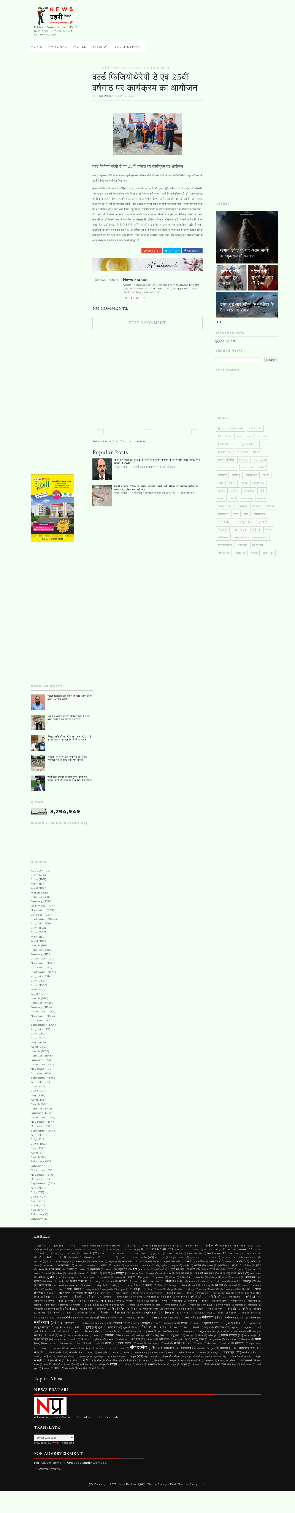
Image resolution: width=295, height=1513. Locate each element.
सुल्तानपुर (98, 1356)
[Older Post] (194, 431)
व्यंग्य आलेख (125, 1343)
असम (36, 1265)
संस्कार (203, 1352)
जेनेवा (150, 1289)
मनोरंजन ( (118, 1323)
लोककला (123, 1339)
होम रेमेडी (83, 1368)
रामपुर (201, 1331)
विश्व (79, 1343)
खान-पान (110, 1281)
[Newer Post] (100, 431)
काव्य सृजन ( (71, 1277)
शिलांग (200, 1343)
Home (36, 46)
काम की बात (182, 1273)
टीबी (248, 1289)
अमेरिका (201, 1261)
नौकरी (118, 1300)
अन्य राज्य (247, 467)
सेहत (133, 1356)
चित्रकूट (173, 1285)
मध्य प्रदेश (190, 1317)
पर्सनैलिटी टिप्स (220, 1300)
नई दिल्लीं (151, 1297)
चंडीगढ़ (256, 529)
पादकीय (37, 1305)
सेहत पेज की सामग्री (241, 1356)
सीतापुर (71, 1356)
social (38, 1261)
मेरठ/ (176, 1327)
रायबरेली (225, 1331)
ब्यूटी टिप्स (99, 1317)
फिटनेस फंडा (67, 1308)
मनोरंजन (41, 1322)
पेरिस (158, 1305)
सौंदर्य (135, 1360)
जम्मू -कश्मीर (241, 537)
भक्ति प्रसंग (116, 1317)
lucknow (225, 451)
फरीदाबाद (239, 1305)
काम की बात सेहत (204, 1273)
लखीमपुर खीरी (142, 1335)
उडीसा (234, 490)
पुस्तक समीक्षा (92, 1304)
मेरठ (145, 1327)
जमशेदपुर (49, 1289)
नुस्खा (70, 1300)
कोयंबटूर (257, 506)
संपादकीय (138, 1347)
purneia (211, 1257)
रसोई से (128, 1331)
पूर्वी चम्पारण (145, 1305)
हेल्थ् (234, 1364)
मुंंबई (100, 1327)
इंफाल (232, 483)
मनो (242, 1317)
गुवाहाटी (263, 521)
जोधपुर (170, 1289)
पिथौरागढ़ (64, 1305)
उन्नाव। (109, 1269)
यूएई (77, 1331)
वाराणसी (136, 1339)
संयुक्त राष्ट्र (141, 1352)
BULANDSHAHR (230, 428)
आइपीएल (91, 1265)
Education (211, 1249)
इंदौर (221, 483)
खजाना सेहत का (78, 1281)
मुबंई (77, 1327)
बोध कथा (85, 1317)
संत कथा (57, 1348)
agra (56, 1249)
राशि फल (238, 1331)
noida (244, 459)
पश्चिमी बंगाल (237, 1300)
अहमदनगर (49, 1265)
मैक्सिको (196, 1327)
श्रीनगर (239, 1343)
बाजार (57, 1312)
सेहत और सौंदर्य (171, 1356)
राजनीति (152, 1331)
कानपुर (261, 498)
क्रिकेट (50, 1281)
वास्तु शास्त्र (215, 1339)
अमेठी (261, 467)
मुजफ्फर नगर (211, 1323)
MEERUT (100, 46)
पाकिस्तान (252, 1300)
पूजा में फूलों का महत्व (115, 1305)
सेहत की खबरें (193, 1356)
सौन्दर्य (146, 1360)
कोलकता (223, 514)
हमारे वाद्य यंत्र (87, 1364)
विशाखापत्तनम (66, 1343)
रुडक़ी (51, 1335)
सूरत (110, 1356)
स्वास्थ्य (209, 1360)
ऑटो (262, 490)
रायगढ (213, 1331)
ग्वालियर (88, 1285)
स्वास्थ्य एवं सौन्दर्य (227, 1360)
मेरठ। (163, 1327)
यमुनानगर (248, 1327)
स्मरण (183, 1360)
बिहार (117, 1312)
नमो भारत (180, 1297)
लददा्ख (189, 1335)
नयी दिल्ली (224, 553)
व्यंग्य (108, 1343)
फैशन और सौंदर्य (151, 1308)
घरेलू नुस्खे (118, 1285)
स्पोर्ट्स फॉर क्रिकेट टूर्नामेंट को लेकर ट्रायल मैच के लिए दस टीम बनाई (67, 758)
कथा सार (252, 1269)
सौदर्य (125, 1360)
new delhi (226, 459)
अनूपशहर (112, 1261)
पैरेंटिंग (193, 1305)
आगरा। (117, 1265)
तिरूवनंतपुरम (225, 545)
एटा (135, 1269)
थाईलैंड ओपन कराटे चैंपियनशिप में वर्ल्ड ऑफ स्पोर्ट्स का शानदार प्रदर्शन (69, 718)
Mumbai (224, 436)
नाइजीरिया (38, 1300)
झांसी (213, 1289)
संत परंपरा (71, 1348)
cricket (180, 1249)
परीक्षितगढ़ (192, 1300)
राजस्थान (188, 1331)
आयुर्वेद (186, 1265)
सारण (36, 1356)
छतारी (194, 1285)
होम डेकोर (69, 1368)
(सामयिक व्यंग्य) (192, 1245)
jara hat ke (175, 1253)
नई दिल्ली (257, 545)
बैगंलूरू (37, 1317)
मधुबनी (166, 1317)
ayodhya (243, 436)
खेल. (157, 1281)
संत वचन (85, 1348)
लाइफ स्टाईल (250, 1335)
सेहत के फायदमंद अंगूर (216, 1356)
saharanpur (227, 467)
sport (51, 1261)
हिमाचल (196, 1364)
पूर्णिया (132, 1305)
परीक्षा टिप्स (177, 1300)
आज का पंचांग (131, 1265)
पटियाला (154, 1300)
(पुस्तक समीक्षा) (89, 1245)
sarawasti (250, 1257)
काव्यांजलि (105, 1277)
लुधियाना (98, 1339)
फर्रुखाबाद (252, 1305)
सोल (99, 1360)
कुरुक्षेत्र (147, 1277)
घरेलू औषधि (102, 1285)
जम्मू (61, 1289)
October (37, 914)
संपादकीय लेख (247, 1348)
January (37, 901)
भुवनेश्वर (142, 1317)
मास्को (184, 1323)
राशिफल (251, 1331)
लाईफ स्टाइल (60, 1339)
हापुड (173, 1364)
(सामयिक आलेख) (171, 1245)
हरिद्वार (114, 1364)
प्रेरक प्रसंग (224, 1305)
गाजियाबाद (259, 514)
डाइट (51, 1293)
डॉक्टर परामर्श (122, 1293)
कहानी (106, 1273)
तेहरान (190, 1293)
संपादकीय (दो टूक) (206, 1348)
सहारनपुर (268, 553)
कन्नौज (37, 1273)
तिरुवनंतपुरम (139, 1293)
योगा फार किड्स (112, 1331)
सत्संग (113, 1348)
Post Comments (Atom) (130, 441)
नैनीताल (91, 1300)
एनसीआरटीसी (160, 1269)
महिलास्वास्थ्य (170, 1323)
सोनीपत (87, 1360)
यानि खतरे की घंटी (61, 1331)
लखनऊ (109, 1335)
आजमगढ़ (147, 1265)
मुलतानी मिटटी (130, 1327)
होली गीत (96, 1368)
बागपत (42, 1312)
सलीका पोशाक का (187, 1352)
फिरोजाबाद (101, 1308)
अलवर (228, 1261)
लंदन (200, 1335)
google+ (153, 250)
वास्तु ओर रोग (181, 1339)
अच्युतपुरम (66, 1261)
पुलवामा (76, 1305)
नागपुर (51, 1300)
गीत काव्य (221, 1281)
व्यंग (98, 1343)
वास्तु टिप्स (198, 1339)
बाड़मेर (70, 1312)
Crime (194, 1249)
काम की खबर (165, 1273)
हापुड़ (184, 1364)
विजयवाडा (245, 1339)
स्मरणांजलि (196, 1360)
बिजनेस (92, 1312)
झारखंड (202, 1289)
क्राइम (37, 1281)
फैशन (134, 1308)
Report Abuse (49, 1379)
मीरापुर (196, 1323)
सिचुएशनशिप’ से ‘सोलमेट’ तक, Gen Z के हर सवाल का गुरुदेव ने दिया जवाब (70, 738)
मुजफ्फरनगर (233, 1323)
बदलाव (200, 1308)
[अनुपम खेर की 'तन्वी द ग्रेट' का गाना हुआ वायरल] (247, 241)
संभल (90, 1352)
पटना (140, 1300)
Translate (67, 1442)
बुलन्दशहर (184, 1312)
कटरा (221, 498)
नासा (61, 1300)
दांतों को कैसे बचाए (221, 1293)
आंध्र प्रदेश (161, 1265)
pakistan (260, 459)
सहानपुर (215, 1352)
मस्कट (134, 1323)
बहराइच (257, 1308)
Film (54, 1253)
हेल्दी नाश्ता (246, 1364)
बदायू (210, 1308)
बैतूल (59, 1317)
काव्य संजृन (255, 1273)
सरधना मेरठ (157, 1352)
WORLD (80, 46)
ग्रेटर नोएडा (240, 529)
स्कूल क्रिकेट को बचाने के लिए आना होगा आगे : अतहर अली (70, 697)
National (57, 46)
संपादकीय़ (169, 1348)
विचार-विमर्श (231, 1339)
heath (124, 1253)
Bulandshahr (128, 46)
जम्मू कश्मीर (92, 1289)
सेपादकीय (121, 1356)
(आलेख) (72, 1245)
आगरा (266, 475)
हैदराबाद (45, 1368)
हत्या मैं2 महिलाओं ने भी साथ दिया (59, 1364)
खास (236, 514)
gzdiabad (250, 444)
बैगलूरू (254, 1312)
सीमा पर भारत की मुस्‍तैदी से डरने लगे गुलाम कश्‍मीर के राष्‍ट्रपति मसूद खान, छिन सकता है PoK (157, 461)
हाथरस (151, 1364)
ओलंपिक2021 (226, 1269)
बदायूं (220, 1308)
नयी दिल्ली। (234, 1297)
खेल (246, 514)
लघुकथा (175, 1335)
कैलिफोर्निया (185, 1277)
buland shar (227, 444)
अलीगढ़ (236, 475)
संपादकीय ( (40, 1352)
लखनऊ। (126, 1335)
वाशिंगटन (164, 1339)
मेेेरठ (186, 1327)
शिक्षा (190, 1343)
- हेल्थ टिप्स (58, 1245)
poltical (195, 1257)
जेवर (160, 1289)
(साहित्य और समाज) (216, 1245)
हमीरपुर (102, 1364)
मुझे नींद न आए (63, 1327)
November (38, 910)
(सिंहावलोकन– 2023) (244, 1245)
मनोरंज (252, 1317)
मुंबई (88, 1327)
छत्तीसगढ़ (223, 537)
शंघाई (166, 1343)
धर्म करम (64, 1297)
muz (256, 451)
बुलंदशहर (151, 1312)
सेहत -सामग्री (150, 1356)
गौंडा (259, 1281)
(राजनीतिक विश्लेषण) (111, 1245)
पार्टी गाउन (50, 1305)
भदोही (130, 1317)
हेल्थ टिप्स (220, 1364)
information (140, 1253)
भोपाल (154, 1317)
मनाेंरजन (229, 1317)
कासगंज (242, 506)
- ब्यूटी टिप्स (40, 1245)
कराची (233, 498)
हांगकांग (139, 1364)
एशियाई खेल (178, 1269)
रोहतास (85, 1335)
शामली (177, 1343)
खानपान (123, 1281)
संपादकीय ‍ (226, 1348)
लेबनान (110, 1339)
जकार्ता (245, 1285)
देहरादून (242, 545)
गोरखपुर (223, 529)
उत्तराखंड (248, 490)
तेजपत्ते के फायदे (174, 1293)
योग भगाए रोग (91, 1331)
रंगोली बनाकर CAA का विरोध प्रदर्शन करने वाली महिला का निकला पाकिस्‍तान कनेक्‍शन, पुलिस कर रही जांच (156, 488)
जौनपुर (191, 1289)
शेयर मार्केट (212, 1343)
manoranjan (236, 1253)
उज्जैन (222, 490)
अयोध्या (214, 1261)
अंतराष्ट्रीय (81, 1261)
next (220, 322)
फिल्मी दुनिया (119, 1308)
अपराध (143, 1261)
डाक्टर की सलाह (85, 1292)
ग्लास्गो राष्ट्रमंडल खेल (68, 1285)
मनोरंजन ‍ (70, 1323)
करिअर (59, 1273)
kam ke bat (195, 1253)
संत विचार (100, 1348)
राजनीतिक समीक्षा (171, 1331)
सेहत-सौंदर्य (72, 1360)
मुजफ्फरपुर (43, 1327)
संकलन (44, 1348)
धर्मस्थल (108, 1297)
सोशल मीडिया (112, 1360)
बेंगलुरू (221, 1312)
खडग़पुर (97, 1281)
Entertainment (235, 1249)
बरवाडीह (232, 1308)
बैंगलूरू (48, 1317)
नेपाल (80, 1300)
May (34, 883)
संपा (122, 1348)
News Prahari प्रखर (132, 1484)
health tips (107, 1253)
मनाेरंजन (208, 1317)
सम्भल (116, 1352)
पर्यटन (205, 1300)
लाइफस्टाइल (41, 1339)
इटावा (244, 483)
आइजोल (79, 1265)
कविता (94, 1273)
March (35, 892)
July (34, 874)
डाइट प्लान (65, 1292)
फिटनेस (51, 1308)
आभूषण (175, 1265)
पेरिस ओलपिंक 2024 (175, 1305)
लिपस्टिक (85, 1339)
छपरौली (219, 1285)
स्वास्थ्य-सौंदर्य (248, 1360)
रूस (61, 1335)
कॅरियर (172, 1277)
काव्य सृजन (46, 1277)
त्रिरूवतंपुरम (203, 1293)
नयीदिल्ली (240, 553)
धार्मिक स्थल (122, 1297)
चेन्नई (268, 529)
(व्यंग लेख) (131, 1245)
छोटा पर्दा (233, 1285)
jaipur (267, 444)
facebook (193, 250)
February (37, 897)
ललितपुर (212, 1335)
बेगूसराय (233, 1312)
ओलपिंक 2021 (208, 1269)
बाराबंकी (80, 1312)
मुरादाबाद (112, 1327)
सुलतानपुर (84, 1356)
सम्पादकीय (103, 1352)
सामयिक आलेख (249, 1352)
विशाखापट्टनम (48, 1343)
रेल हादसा (72, 1335)
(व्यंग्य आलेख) (149, 1245)
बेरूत (243, 1312)
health (87, 1253)
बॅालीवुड (197, 1312)
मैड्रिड (207, 1327)
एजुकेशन (122, 1269)
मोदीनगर (219, 1327)
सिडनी (60, 1356)
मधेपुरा (177, 1317)
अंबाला (156, 1261)
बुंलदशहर (169, 1312)
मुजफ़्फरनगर (255, 1323)
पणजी (165, 1300)
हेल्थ (207, 1364)
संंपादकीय (186, 1348)
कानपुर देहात (225, 506)
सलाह (171, 1352)
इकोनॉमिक (222, 1265)
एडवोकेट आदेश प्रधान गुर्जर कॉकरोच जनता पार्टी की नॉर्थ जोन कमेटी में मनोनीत (70, 778)
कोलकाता (251, 1277)
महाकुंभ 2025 (150, 1323)
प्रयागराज (206, 1304)
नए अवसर (166, 1297)
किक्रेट (132, 1277)
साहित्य (48, 1356)
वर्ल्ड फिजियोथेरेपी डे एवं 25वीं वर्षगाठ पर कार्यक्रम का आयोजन (135, 68)
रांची (139, 1331)
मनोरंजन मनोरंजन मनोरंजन (95, 1323)
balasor (110, 1249)
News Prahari (105, 95)
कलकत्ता (247, 498)
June (34, 879)
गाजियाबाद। (225, 521)
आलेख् (210, 1265)
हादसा (163, 1364)
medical (255, 1253)
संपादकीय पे (58, 1352)
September (39, 919)
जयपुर (137, 1289)
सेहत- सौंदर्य (54, 1360)
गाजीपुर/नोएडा (245, 521)
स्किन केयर (159, 1360)
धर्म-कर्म (91, 1296)
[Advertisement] (62, 131)
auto (67, 1249)
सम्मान (127, 1352)
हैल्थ (57, 1368)
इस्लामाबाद (258, 483)
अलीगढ (222, 475)
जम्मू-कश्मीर (107, 1289)
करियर (70, 1273)
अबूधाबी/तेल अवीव (172, 1261)
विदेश (258, 1339)
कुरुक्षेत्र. (160, 1277)
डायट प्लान (105, 1293)
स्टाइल (173, 1360)
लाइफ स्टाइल (229, 1335)
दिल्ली (237, 1293)
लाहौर (74, 1339)
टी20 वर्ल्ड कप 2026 (230, 1289)
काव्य (222, 1273)
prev (217, 322)
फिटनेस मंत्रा (86, 1308)
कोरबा (270, 506)
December (38, 905)
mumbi (242, 451)
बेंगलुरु (209, 1312)
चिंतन (160, 1285)
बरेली (245, 1308)
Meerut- (73, 1257)
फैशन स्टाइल (170, 1308)
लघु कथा (160, 1335)
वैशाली (89, 1343)
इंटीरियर (247, 1265)
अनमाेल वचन (97, 1261)
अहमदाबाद (252, 475)
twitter (173, 250)
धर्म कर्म (77, 1296)
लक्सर (97, 1335)
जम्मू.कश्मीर (261, 537)
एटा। (146, 1269)
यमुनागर (235, 1327)
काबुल (151, 1273)
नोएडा (254, 553)
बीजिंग (138, 1312)
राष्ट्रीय (38, 1335)
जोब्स (180, 1289)
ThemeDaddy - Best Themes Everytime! (176, 1484)
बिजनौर (105, 1312)
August (36, 870)
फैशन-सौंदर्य (186, 1308)
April (34, 888)
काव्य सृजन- (90, 1277)
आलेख (197, 1265)
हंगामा (36, 1364)
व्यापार (140, 1343)
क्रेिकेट (62, 1281)
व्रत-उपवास (154, 1343)
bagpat (261, 436)
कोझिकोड (200, 1277)
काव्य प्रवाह (237, 1273)
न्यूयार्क (129, 1300)
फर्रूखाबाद (38, 1308)
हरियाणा (128, 1364)
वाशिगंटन (150, 1339)
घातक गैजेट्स (134, 1285)
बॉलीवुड (70, 1317)
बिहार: (128, 1312)
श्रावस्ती (226, 1343)
